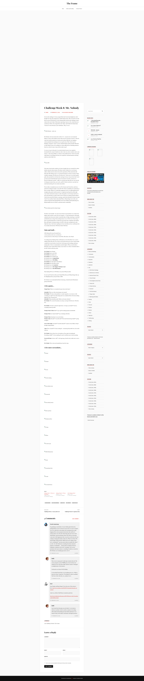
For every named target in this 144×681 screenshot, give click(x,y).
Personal (90, 304)
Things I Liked (92, 294)
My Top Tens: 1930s (92, 237)
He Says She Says (92, 286)
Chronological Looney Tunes (94, 280)
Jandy (47, 112)
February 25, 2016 (56, 112)
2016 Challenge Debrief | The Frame (52, 623)
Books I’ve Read (92, 204)
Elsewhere (91, 262)
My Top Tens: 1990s (92, 221)
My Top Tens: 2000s (92, 219)
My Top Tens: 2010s (92, 216)
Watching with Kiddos (93, 296)
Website (46, 656)
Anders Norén (80, 678)
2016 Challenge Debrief (71, 493)
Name (45, 650)
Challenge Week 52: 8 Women (61, 493)
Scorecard (91, 288)
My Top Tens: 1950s (92, 232)
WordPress (68, 678)
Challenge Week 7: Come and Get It (52, 511)
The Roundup (91, 318)
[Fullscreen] (102, 181)
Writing (90, 320)
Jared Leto (62, 502)
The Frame (72, 3)
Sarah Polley (74, 502)
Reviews (90, 310)
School (90, 312)
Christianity (91, 254)
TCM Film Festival (92, 291)
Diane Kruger (47, 502)
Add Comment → (76, 518)
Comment (46, 636)
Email (64, 650)
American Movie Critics (93, 275)
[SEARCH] (102, 111)
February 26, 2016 (55, 553)
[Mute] (100, 181)
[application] (95, 178)
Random (90, 307)
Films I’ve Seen (91, 202)
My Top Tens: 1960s (92, 229)
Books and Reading (70, 8)
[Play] (88, 181)
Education (90, 259)
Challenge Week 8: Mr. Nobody (61, 107)
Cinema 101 (91, 283)
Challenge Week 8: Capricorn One (72, 511)
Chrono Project (79, 8)
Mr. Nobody (68, 502)
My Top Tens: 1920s (92, 240)
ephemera (90, 264)
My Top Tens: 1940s (92, 235)
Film (63, 8)
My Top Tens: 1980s (92, 224)
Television (90, 315)
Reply (77, 553)
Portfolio (90, 207)
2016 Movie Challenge (68, 112)
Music (90, 302)
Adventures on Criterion (94, 272)
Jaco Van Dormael (55, 502)
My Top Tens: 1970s (92, 227)
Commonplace (91, 256)
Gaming (90, 299)
